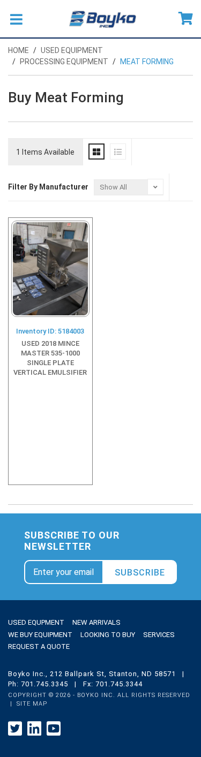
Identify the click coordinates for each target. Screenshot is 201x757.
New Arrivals (96, 622)
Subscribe (140, 572)
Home (18, 50)
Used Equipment (72, 50)
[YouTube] (54, 729)
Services (159, 635)
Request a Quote (39, 646)
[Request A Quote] (185, 18)
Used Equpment (36, 622)
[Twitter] (15, 729)
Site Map (32, 703)
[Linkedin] (34, 729)
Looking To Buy (107, 635)
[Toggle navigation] (16, 19)
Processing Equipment (64, 61)
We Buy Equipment (40, 635)
